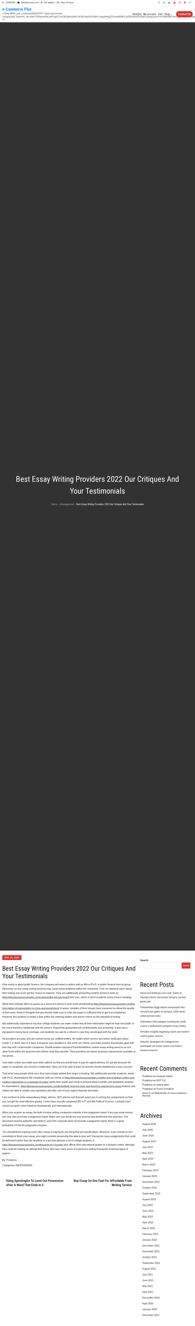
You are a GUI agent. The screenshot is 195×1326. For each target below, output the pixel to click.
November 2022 (151, 1182)
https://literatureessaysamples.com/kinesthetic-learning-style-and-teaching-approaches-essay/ (71, 1086)
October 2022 (149, 1187)
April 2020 (147, 1303)
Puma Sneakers (165, 1089)
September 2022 (151, 1193)
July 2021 (147, 1274)
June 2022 (148, 1211)
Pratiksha (11, 1160)
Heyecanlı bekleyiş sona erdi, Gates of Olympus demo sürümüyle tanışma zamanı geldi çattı (163, 997)
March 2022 (148, 1228)
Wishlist (137, 14)
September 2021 (151, 1263)
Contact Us (184, 14)
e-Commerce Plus (17, 9)
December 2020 (151, 1297)
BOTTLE (161, 1080)
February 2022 (150, 1234)
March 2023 (148, 1164)
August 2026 (149, 1124)
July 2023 (147, 1147)
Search (144, 960)
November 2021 (151, 1251)
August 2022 (149, 1199)
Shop (167, 14)
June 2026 (148, 1135)
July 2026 (147, 1130)
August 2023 (149, 1141)
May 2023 (147, 1153)
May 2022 (147, 1216)
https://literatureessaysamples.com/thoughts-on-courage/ (32, 1144)
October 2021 (149, 1257)
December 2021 (151, 1245)
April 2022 (147, 1222)
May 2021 (147, 1286)
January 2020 (149, 1309)
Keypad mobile (164, 1076)
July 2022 (147, 1205)
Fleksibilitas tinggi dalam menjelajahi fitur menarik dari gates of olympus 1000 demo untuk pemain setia (162, 1011)
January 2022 (149, 1240)
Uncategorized (23, 1165)
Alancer (146, 1093)
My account (149, 14)
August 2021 (149, 1268)
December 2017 (151, 1315)
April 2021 (147, 1292)
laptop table (162, 1084)
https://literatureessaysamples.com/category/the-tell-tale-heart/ (35, 997)
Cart (160, 14)
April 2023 (147, 1158)
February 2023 (150, 1170)
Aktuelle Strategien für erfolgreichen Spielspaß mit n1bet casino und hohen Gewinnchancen (161, 1046)
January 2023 (149, 1176)
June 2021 (148, 1280)
